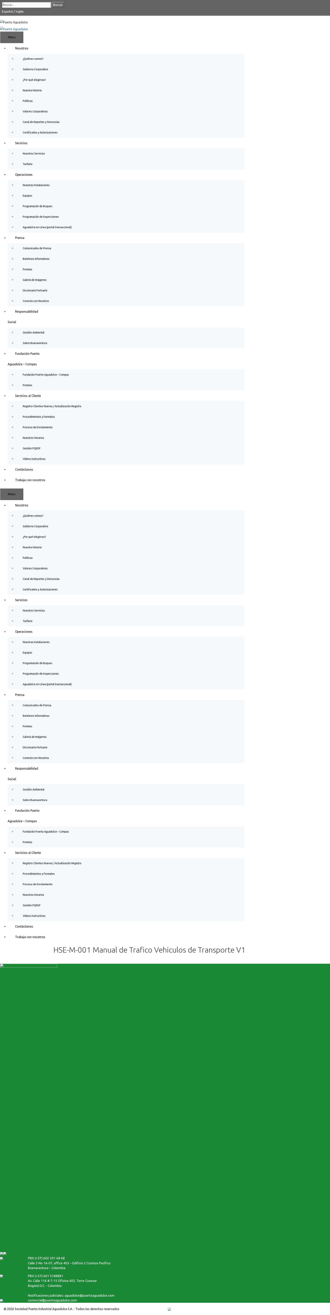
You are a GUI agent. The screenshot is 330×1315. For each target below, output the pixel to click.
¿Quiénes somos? (33, 58)
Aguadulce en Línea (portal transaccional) (47, 227)
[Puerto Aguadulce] (14, 28)
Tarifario (27, 164)
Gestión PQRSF (31, 448)
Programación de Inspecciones (41, 216)
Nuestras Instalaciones (36, 185)
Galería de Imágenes (35, 279)
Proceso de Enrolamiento (38, 427)
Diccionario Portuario (35, 290)
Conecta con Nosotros (36, 300)
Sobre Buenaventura (35, 343)
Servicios (21, 143)
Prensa (19, 237)
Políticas (28, 100)
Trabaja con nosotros (30, 480)
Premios (27, 269)
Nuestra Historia (32, 90)
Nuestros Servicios (34, 153)
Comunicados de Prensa (37, 248)
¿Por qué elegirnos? (34, 79)
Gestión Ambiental (33, 332)
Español (8, 11)
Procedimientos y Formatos (39, 416)
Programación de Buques (37, 206)
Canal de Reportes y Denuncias (41, 121)
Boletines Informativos (36, 258)
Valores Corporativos (35, 111)
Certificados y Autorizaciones (40, 132)
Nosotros (21, 48)
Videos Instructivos (34, 458)
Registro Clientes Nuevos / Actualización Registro (52, 406)
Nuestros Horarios (33, 437)
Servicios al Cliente (28, 395)
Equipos (27, 195)
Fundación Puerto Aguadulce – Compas (46, 374)
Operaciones (23, 174)
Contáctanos (24, 469)
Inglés (20, 11)
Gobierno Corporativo (35, 69)
